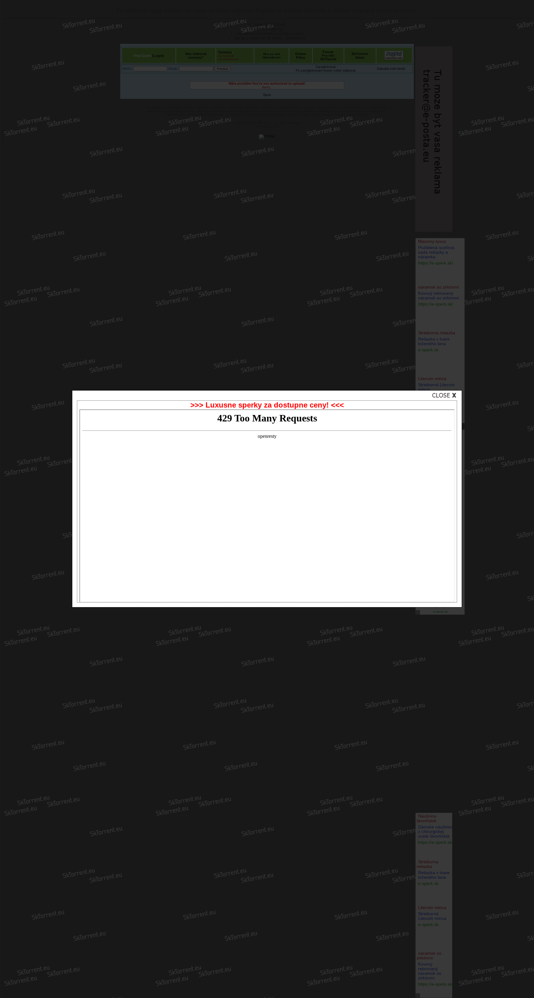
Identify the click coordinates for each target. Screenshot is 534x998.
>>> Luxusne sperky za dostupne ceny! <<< (267, 405)
